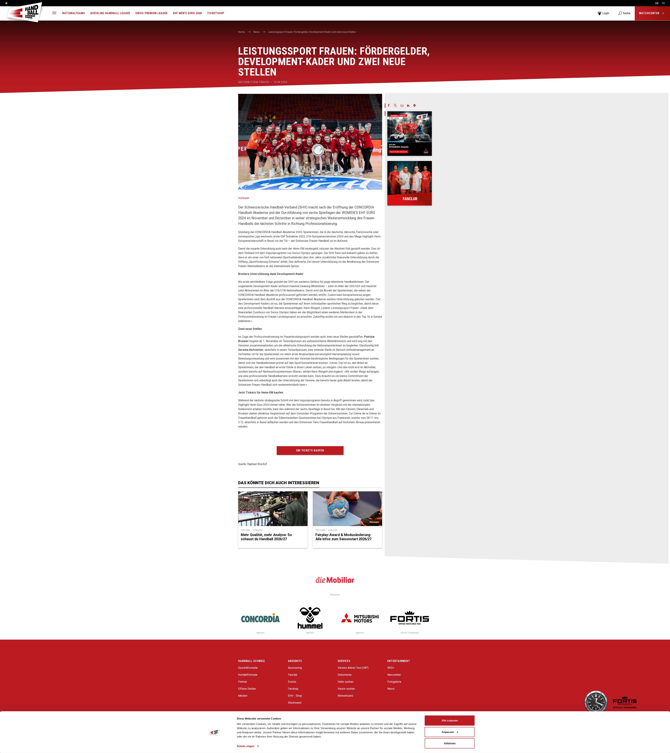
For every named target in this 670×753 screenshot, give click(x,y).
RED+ (390, 667)
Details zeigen (245, 746)
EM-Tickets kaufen (310, 450)
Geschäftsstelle (248, 667)
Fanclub (292, 674)
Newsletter (394, 674)
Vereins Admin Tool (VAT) (353, 667)
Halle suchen (345, 681)
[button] (54, 13)
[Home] (5, 3)
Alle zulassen (450, 720)
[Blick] (409, 133)
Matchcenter (649, 13)
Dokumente (345, 674)
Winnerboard (345, 695)
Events (292, 681)
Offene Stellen (247, 688)
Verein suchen (346, 688)
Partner (242, 681)
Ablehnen (450, 743)
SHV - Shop (295, 695)
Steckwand (294, 702)
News (390, 688)
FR (663, 3)
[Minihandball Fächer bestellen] (409, 183)
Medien (242, 695)
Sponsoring (295, 667)
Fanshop (293, 688)
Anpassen (448, 731)
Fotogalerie (394, 681)
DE (656, 3)
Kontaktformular (248, 674)
